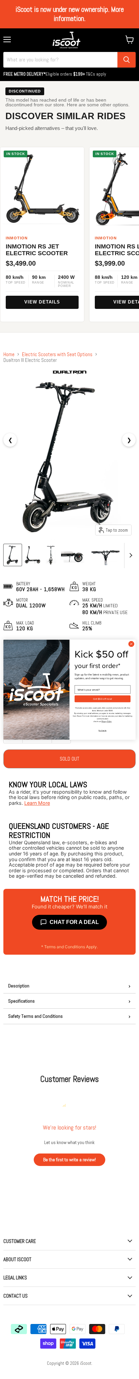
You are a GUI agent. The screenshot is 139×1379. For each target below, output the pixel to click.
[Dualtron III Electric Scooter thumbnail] (13, 555)
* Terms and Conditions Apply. (69, 946)
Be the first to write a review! (69, 1160)
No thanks (102, 730)
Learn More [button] (37, 803)
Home (9, 354)
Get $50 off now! (102, 698)
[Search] (126, 60)
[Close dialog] (131, 644)
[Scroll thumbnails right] (129, 555)
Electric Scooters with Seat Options (57, 354)
